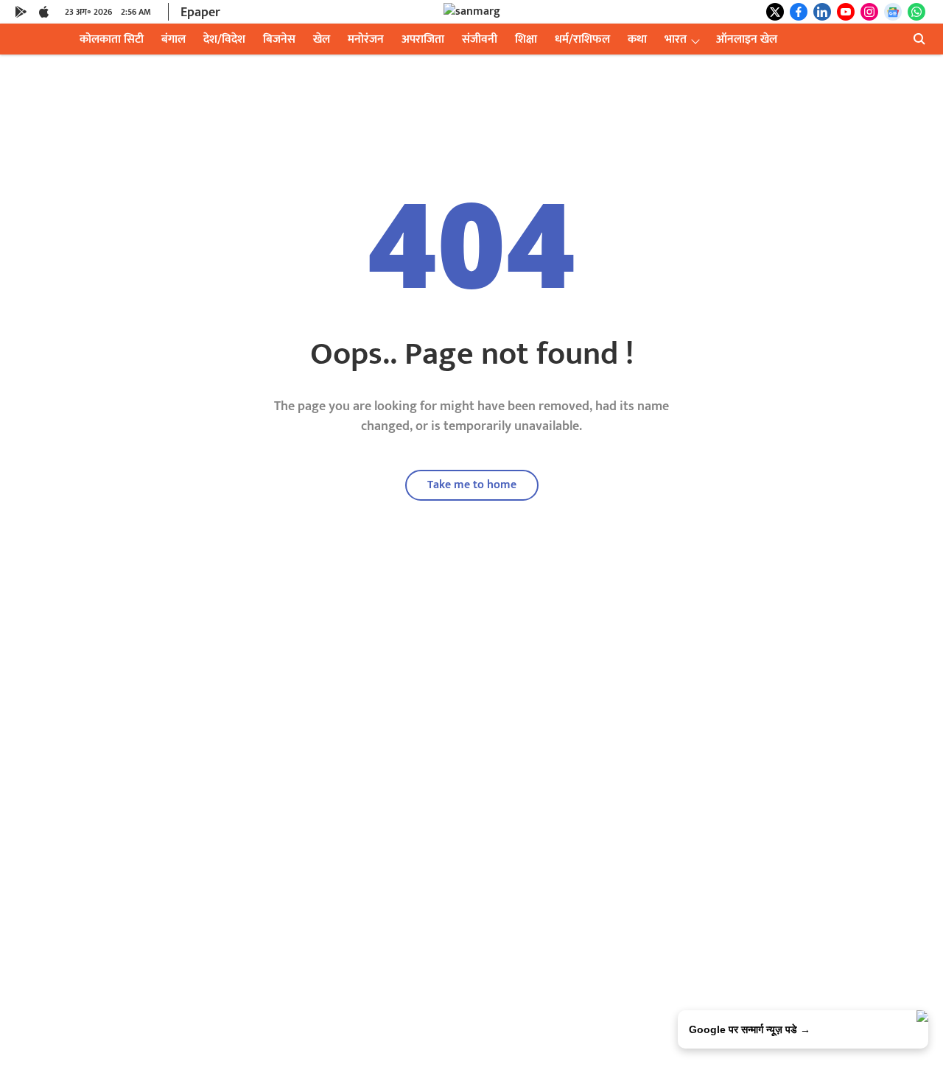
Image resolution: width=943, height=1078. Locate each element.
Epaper (200, 12)
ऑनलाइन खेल (746, 39)
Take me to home (471, 485)
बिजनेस (279, 39)
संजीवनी (479, 39)
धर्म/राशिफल (582, 39)
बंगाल (173, 39)
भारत (676, 39)
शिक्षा (526, 39)
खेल (321, 39)
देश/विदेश (224, 39)
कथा (637, 39)
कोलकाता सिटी (112, 39)
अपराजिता (423, 39)
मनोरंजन (366, 39)
